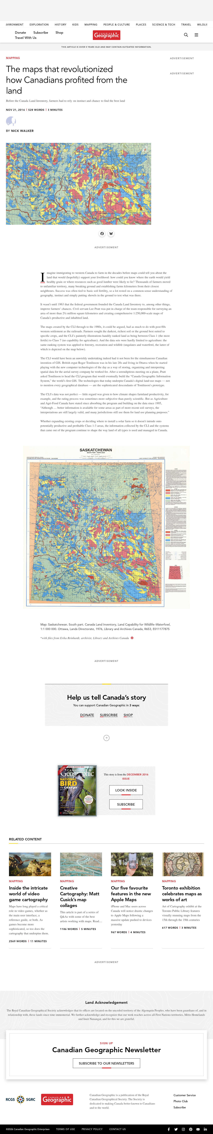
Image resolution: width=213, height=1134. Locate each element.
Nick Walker (22, 131)
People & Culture (117, 24)
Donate (20, 32)
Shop (59, 32)
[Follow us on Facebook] (168, 1129)
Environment (13, 24)
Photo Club (181, 1101)
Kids (75, 24)
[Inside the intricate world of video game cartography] (30, 901)
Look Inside (126, 790)
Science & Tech (163, 24)
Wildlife (203, 24)
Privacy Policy (92, 1129)
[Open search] (186, 35)
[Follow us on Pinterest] (190, 1129)
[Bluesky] (111, 234)
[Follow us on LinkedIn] (205, 1129)
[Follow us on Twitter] (176, 1129)
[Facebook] (102, 234)
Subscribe (40, 32)
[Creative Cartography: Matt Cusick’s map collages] (81, 901)
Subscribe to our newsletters (106, 1063)
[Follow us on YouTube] (198, 1129)
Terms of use (65, 1129)
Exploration (39, 24)
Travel (186, 24)
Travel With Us (25, 37)
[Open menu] (196, 35)
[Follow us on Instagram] (183, 1129)
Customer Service (185, 1095)
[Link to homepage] (106, 35)
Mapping (91, 24)
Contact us (117, 1129)
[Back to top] (106, 738)
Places (141, 24)
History (60, 24)
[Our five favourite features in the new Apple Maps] (132, 901)
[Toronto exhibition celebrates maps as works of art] (183, 901)
